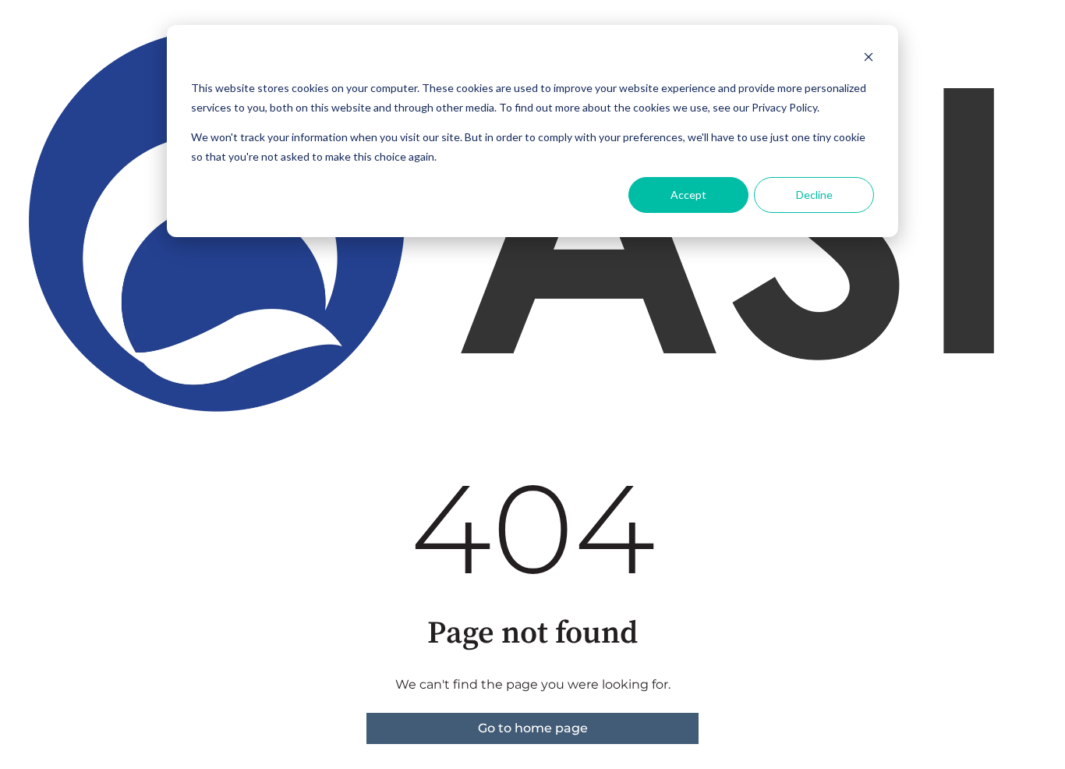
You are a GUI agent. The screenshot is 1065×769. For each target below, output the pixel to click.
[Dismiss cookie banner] (868, 59)
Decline (814, 194)
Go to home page (533, 728)
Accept (688, 194)
